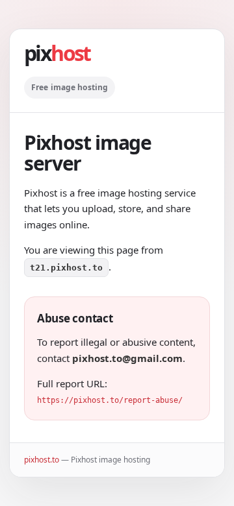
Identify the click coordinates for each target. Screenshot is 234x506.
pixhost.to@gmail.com (127, 358)
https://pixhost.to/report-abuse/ (110, 400)
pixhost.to (41, 459)
